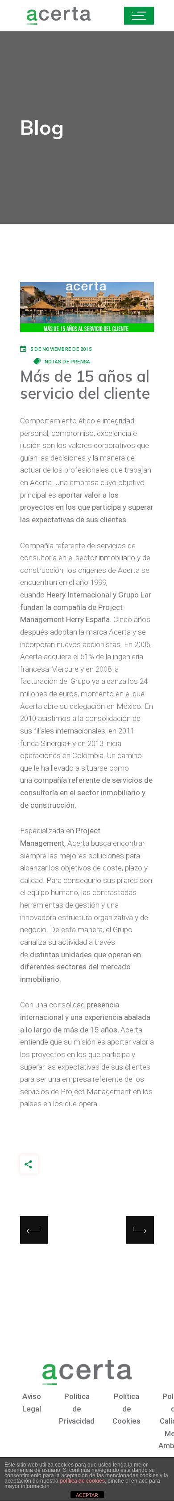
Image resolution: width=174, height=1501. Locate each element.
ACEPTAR (87, 1495)
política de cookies (82, 1481)
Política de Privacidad (77, 1408)
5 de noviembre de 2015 (60, 349)
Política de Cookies (126, 1408)
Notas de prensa (67, 362)
